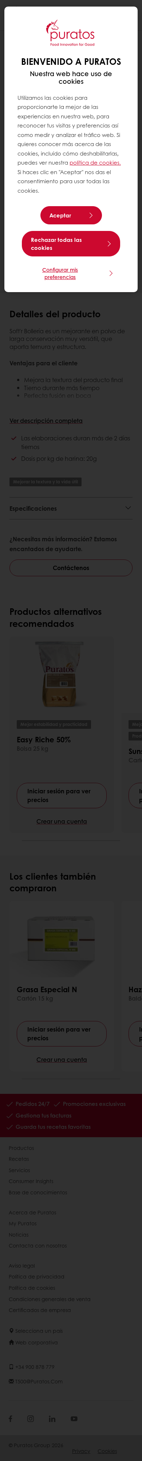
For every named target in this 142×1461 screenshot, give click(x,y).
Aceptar (60, 215)
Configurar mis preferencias (60, 273)
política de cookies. (95, 162)
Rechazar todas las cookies (56, 244)
